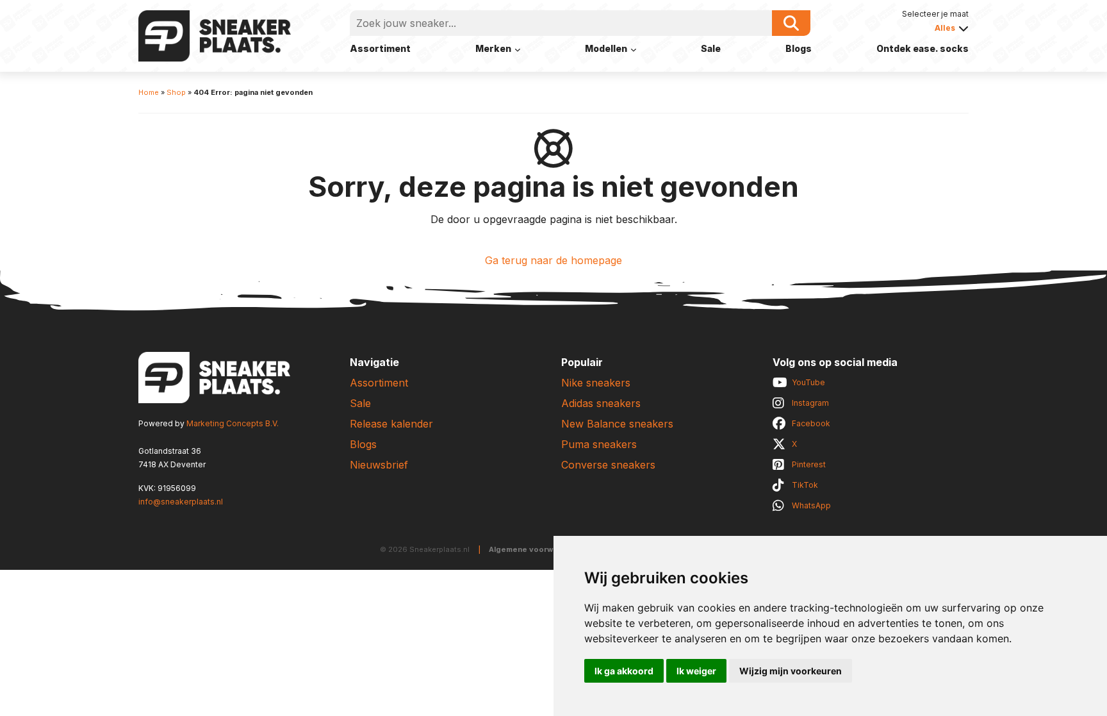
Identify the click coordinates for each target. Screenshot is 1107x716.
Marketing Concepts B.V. (232, 423)
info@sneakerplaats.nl (180, 501)
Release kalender (391, 423)
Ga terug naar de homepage (553, 260)
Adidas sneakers (601, 403)
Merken (493, 48)
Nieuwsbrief (379, 464)
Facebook (811, 423)
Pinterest (809, 464)
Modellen (606, 48)
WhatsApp (811, 505)
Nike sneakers (595, 382)
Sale (711, 48)
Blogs (798, 48)
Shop (176, 92)
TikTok (805, 485)
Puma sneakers (599, 444)
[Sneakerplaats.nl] (214, 34)
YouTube (808, 382)
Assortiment (380, 48)
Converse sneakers (608, 464)
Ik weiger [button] (696, 670)
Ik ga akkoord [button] (623, 670)
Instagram (810, 403)
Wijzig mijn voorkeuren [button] (790, 670)
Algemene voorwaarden (534, 549)
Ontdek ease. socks (922, 48)
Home (148, 92)
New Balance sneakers (617, 423)
